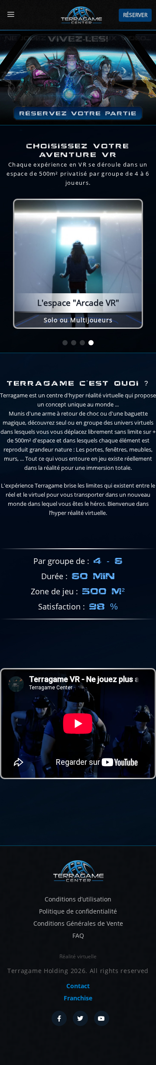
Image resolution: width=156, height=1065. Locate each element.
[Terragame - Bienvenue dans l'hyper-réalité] (81, 15)
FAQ (78, 935)
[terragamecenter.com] (78, 870)
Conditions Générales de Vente (78, 923)
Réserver (135, 15)
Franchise (78, 998)
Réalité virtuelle (78, 956)
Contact (78, 986)
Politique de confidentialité (78, 911)
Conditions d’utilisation (78, 899)
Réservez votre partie (78, 113)
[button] (65, 342)
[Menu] (10, 15)
